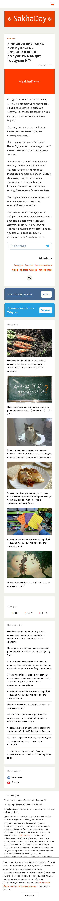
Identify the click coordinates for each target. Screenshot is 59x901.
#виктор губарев (28, 269)
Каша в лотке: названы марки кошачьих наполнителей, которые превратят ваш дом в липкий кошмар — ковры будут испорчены (29, 665)
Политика (11, 38)
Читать (46, 294)
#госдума (18, 265)
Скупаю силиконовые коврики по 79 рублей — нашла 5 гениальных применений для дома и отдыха (29, 695)
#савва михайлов (43, 265)
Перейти (45, 310)
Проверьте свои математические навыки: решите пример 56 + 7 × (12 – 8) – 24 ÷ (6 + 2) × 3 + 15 (29, 651)
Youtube (16, 782)
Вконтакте (17, 777)
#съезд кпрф (45, 269)
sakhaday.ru (24, 835)
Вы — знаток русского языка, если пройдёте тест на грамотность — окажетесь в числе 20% (29, 741)
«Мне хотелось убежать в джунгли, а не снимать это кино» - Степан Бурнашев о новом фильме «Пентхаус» (27, 718)
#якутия (29, 265)
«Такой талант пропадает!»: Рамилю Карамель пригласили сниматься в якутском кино (29, 754)
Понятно (29, 895)
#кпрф (15, 269)
